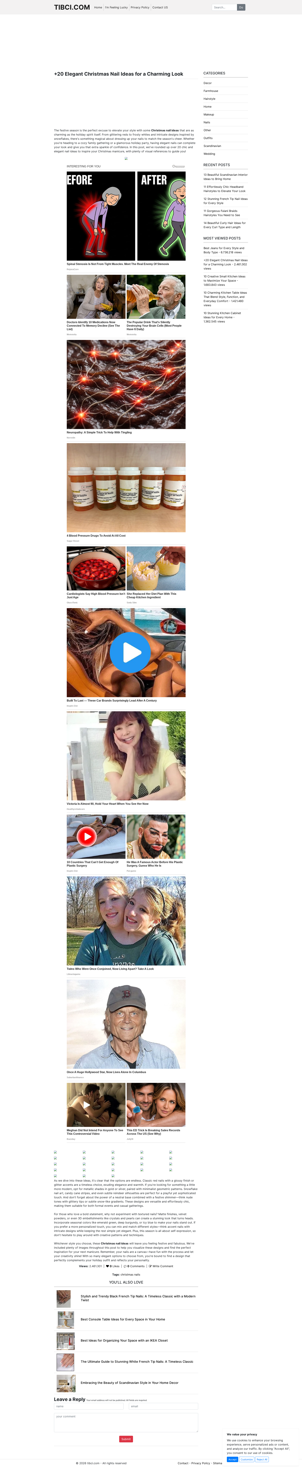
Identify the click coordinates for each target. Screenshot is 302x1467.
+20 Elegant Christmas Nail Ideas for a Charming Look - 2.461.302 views (226, 264)
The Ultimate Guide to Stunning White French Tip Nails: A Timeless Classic (137, 1361)
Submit (126, 1439)
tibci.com (72, 7)
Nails (207, 122)
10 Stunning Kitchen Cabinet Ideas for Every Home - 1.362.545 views (222, 317)
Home (98, 7)
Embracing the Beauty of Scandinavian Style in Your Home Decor (129, 1383)
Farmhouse (211, 91)
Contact (183, 1463)
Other (207, 130)
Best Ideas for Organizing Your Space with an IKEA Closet (124, 1340)
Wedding (209, 153)
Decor (208, 83)
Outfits (208, 138)
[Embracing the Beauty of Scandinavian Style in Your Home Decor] (66, 1383)
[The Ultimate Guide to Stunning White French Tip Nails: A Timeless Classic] (65, 1362)
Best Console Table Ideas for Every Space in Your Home (123, 1319)
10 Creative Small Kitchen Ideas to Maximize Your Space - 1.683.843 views (224, 280)
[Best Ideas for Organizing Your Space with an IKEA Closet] (66, 1341)
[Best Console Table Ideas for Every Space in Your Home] (65, 1319)
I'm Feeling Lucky (116, 7)
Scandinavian (212, 146)
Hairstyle (209, 98)
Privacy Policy (140, 7)
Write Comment (162, 1266)
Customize (247, 1459)
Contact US (160, 7)
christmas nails (130, 1274)
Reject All (262, 1459)
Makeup (209, 114)
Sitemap (218, 1463)
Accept (232, 1459)
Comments (136, 1266)
